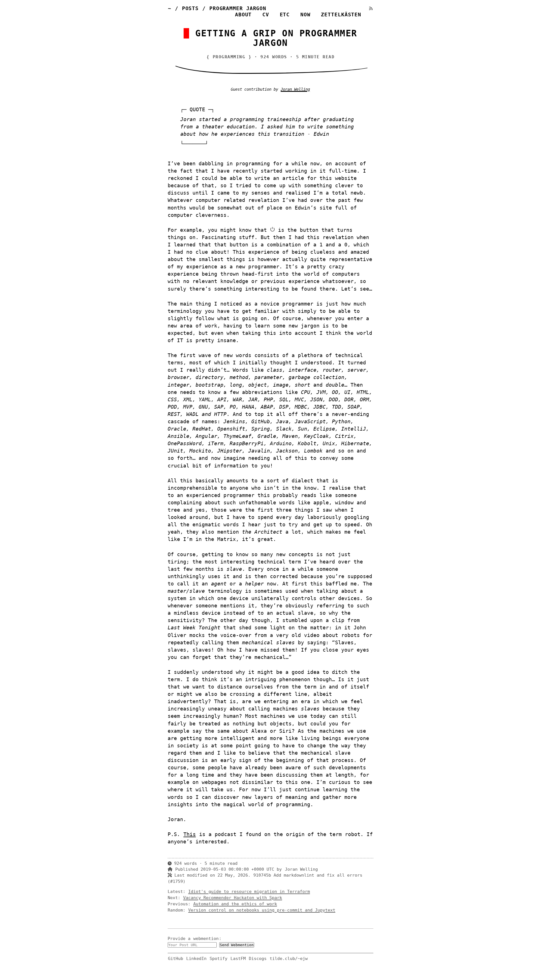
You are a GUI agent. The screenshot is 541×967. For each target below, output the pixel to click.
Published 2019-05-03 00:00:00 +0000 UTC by (229, 869)
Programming (229, 56)
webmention (206, 938)
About (243, 14)
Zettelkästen (341, 14)
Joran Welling (295, 89)
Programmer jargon (237, 8)
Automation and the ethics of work (235, 903)
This (189, 834)
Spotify (218, 958)
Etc (285, 14)
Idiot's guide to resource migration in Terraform (249, 891)
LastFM (238, 958)
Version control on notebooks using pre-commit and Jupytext (261, 910)
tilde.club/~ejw (289, 958)
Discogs (258, 958)
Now (305, 14)
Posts (190, 8)
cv (265, 14)
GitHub (175, 958)
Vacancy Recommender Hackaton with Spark (232, 897)
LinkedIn (196, 958)
